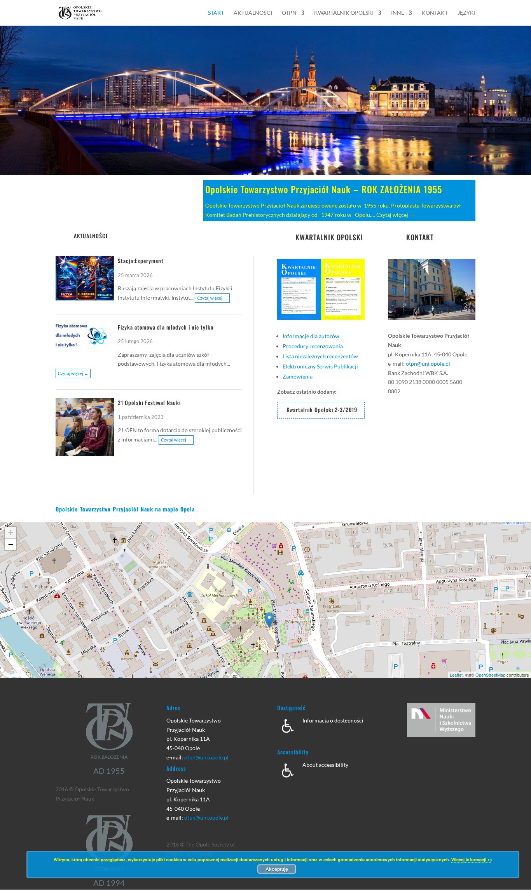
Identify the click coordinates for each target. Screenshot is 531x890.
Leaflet (456, 675)
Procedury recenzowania (313, 346)
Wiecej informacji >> (471, 859)
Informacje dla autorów (311, 336)
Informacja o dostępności (332, 720)
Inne (397, 13)
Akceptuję (277, 869)
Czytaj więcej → (395, 214)
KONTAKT (420, 237)
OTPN (289, 13)
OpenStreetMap (490, 675)
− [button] (10, 544)
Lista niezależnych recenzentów (320, 356)
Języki (466, 13)
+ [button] (10, 532)
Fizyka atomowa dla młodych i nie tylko (165, 327)
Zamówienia (298, 376)
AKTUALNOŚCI (91, 236)
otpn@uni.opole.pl (428, 363)
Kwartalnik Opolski (344, 13)
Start (216, 13)
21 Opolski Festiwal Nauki (149, 402)
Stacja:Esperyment (141, 261)
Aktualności (253, 13)
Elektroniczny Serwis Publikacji (320, 366)
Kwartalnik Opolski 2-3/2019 (321, 409)
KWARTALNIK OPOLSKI (329, 237)
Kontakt (435, 13)
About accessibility (325, 764)
